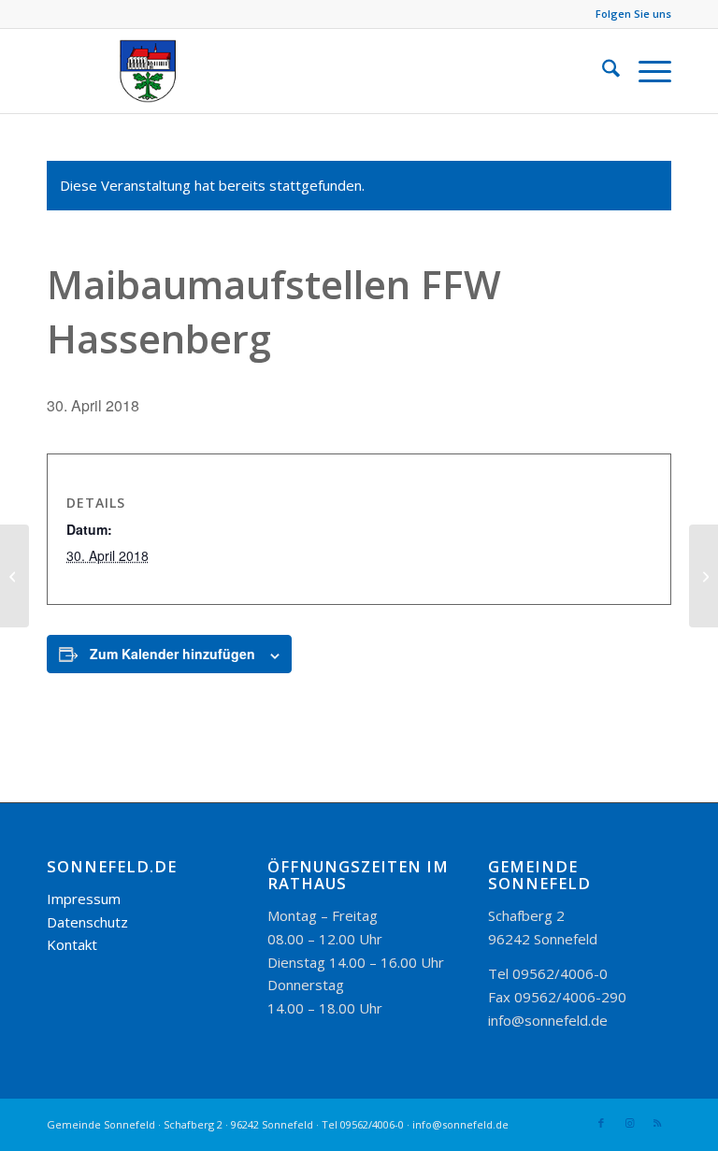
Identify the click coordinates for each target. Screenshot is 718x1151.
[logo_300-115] (156, 71)
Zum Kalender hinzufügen (172, 653)
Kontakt (72, 944)
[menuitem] (601, 71)
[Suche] (601, 71)
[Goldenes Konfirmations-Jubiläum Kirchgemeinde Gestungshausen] (14, 576)
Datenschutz (87, 922)
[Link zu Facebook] (601, 1123)
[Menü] (645, 71)
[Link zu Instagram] (629, 1123)
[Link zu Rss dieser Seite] (657, 1123)
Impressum (84, 898)
